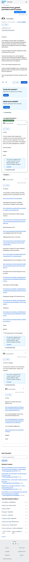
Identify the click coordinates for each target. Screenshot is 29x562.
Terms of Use (22, 547)
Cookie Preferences (7, 558)
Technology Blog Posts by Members (11, 483)
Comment (24, 82)
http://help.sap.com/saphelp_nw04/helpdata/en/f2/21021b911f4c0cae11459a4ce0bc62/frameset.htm (14, 313)
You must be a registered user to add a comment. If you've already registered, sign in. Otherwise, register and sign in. (14, 162)
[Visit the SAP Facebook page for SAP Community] (10, 543)
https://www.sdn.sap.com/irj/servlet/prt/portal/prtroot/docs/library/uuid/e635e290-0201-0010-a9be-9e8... (14, 221)
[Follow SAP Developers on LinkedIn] (18, 543)
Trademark (7, 555)
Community (9, 1)
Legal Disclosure (21, 551)
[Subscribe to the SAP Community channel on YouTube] (15, 543)
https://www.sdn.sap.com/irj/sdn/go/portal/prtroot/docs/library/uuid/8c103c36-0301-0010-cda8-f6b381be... (14, 242)
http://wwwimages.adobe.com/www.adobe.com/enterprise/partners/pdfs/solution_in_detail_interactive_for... (14, 409)
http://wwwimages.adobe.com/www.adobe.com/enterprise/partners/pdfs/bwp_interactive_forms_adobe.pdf (14, 421)
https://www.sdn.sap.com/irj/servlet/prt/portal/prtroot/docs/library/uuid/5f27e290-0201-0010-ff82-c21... (14, 265)
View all (3, 536)
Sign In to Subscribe (20, 12)
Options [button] (26, 12)
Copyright (7, 551)
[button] (3, 25)
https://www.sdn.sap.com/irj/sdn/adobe (12, 198)
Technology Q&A (6, 5)
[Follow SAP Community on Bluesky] (13, 543)
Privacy (7, 547)
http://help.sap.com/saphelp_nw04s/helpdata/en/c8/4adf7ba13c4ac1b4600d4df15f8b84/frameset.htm (14, 279)
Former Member (9, 18)
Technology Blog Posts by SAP (10, 470)
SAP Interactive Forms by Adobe (8, 30)
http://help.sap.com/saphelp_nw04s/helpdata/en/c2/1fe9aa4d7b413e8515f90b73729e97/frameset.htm (14, 302)
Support (22, 555)
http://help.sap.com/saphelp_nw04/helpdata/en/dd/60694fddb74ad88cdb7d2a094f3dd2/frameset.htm (14, 290)
